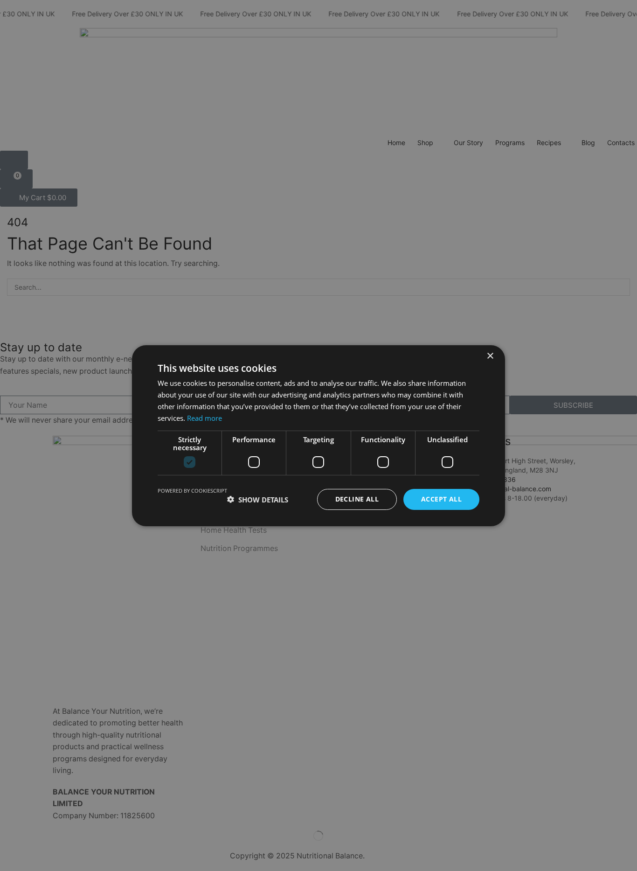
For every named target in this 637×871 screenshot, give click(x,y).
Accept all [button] (441, 499)
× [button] (489, 355)
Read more (204, 417)
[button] (257, 499)
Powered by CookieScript (192, 490)
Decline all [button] (357, 499)
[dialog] (318, 435)
